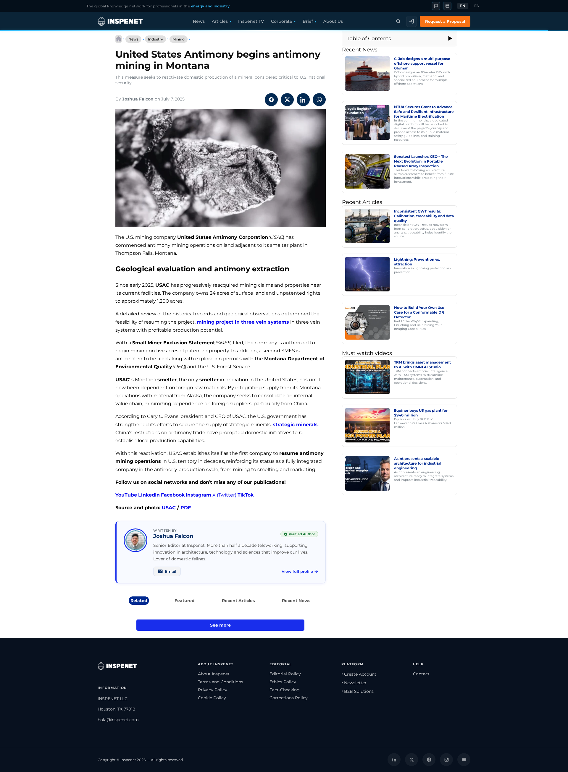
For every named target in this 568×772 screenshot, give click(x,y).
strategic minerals (295, 424)
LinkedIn (149, 495)
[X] (411, 759)
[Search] (398, 21)
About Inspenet (214, 674)
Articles (220, 21)
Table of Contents (369, 38)
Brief (308, 21)
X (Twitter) (224, 495)
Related (138, 600)
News (199, 21)
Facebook (173, 495)
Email (170, 571)
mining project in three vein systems (243, 322)
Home (118, 39)
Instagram (198, 495)
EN (462, 6)
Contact (421, 674)
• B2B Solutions (357, 691)
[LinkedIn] (394, 759)
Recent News (296, 600)
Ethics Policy (283, 681)
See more (220, 625)
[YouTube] (463, 759)
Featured (185, 600)
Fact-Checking (285, 689)
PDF (185, 507)
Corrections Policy (289, 697)
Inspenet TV (251, 21)
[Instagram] (446, 759)
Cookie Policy (212, 697)
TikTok (246, 495)
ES (476, 6)
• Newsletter (354, 682)
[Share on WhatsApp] (319, 99)
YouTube (126, 495)
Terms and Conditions (220, 681)
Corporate (281, 21)
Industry (155, 39)
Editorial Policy (285, 674)
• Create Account (358, 674)
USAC (169, 507)
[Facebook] (428, 759)
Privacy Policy (212, 689)
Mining (178, 39)
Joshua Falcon (138, 99)
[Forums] (436, 6)
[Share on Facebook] (271, 99)
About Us (333, 21)
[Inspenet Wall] (447, 6)
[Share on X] (287, 99)
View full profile (297, 571)
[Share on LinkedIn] (303, 99)
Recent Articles (238, 600)
